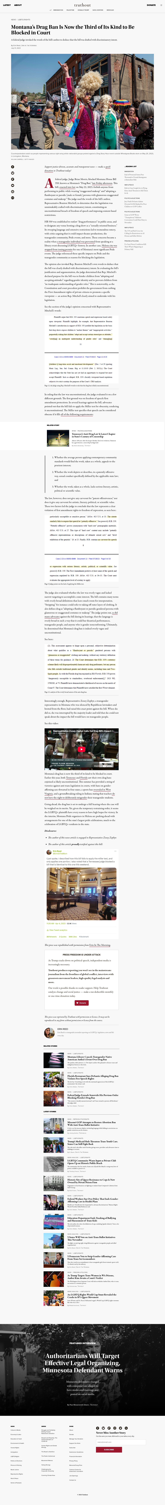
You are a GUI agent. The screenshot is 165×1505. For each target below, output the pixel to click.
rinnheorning (29, 46)
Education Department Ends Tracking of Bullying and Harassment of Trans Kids (91, 1219)
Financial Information (75, 1456)
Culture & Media (15, 1430)
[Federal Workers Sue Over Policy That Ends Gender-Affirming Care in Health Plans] (54, 1202)
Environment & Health (17, 1443)
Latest (7, 5)
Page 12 (47, 385)
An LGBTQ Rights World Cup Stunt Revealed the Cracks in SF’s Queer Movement (91, 1296)
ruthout (87, 446)
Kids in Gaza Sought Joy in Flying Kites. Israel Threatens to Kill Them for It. (136, 191)
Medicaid (110, 10)
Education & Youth (16, 1439)
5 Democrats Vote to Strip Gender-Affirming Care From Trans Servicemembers (91, 1258)
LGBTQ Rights (24, 19)
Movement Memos (47, 1460)
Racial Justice (15, 1470)
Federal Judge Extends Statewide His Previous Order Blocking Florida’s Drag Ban (92, 1097)
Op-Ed (74, 431)
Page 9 (47, 584)
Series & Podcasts (16, 1483)
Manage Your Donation (76, 1439)
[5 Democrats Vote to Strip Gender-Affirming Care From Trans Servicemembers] (54, 1260)
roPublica (82, 1133)
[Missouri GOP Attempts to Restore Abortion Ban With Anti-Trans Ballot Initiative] (54, 1126)
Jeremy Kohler (73, 1133)
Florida (83, 778)
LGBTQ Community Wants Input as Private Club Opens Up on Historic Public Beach (91, 1162)
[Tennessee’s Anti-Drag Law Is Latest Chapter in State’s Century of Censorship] (58, 438)
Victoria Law (73, 1286)
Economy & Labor (16, 1434)
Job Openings (73, 1476)
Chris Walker (73, 1068)
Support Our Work (74, 1443)
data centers (98, 10)
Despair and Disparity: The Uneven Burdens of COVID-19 (49, 1439)
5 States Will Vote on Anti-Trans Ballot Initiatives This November (91, 1239)
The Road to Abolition (48, 1452)
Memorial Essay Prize (75, 1465)
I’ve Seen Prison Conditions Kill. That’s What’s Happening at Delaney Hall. (135, 247)
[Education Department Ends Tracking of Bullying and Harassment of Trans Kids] (54, 1221)
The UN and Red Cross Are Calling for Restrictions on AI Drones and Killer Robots (134, 233)
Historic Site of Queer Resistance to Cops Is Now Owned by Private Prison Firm (91, 1181)
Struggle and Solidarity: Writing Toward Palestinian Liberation (48, 1431)
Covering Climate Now (48, 1475)
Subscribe (72, 1448)
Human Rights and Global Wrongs (49, 1446)
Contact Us (72, 1480)
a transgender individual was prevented (76, 241)
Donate (151, 5)
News (13, 19)
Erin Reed (16, 45)
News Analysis (72, 1157)
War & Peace (14, 1478)
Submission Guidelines (76, 1452)
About (18, 5)
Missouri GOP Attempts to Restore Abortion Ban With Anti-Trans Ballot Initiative (91, 1124)
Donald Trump (83, 10)
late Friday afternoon (102, 183)
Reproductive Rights (81, 1119)
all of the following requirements (77, 414)
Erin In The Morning (99, 945)
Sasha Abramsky (79, 446)
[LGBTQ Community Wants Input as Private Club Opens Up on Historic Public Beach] (54, 1164)
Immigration (58, 10)
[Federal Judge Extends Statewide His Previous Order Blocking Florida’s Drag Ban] (54, 1098)
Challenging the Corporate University (47, 1470)
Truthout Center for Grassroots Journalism (76, 1470)
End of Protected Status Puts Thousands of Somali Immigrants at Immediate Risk (135, 177)
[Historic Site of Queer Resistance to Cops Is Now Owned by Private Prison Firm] (54, 1183)
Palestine (70, 10)
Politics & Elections (85, 431)
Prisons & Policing (80, 1272)
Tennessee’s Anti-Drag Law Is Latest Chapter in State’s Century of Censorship (93, 435)
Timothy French (74, 1171)
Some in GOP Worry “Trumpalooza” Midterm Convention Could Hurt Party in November (135, 219)
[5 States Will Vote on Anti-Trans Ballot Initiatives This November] (54, 1241)
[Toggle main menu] (160, 5)
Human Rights (15, 1448)
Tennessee (71, 778)
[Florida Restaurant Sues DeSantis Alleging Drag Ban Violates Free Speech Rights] (54, 1079)
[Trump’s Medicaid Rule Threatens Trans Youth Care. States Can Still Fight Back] (54, 1145)
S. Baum (71, 1152)
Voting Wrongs (45, 1465)
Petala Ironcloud (74, 1305)
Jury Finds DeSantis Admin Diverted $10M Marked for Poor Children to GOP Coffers (135, 204)
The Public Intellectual (48, 1456)
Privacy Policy (73, 1461)
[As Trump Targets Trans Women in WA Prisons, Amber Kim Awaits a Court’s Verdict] (54, 1279)
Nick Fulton (72, 1191)
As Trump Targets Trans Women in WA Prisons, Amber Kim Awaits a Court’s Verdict (90, 1277)
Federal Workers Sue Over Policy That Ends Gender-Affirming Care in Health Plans (92, 1200)
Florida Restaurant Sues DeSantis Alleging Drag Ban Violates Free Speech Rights (92, 1077)
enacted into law (67, 187)
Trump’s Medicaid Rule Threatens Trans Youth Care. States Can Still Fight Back (92, 1143)
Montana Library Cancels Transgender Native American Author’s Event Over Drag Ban (89, 1058)
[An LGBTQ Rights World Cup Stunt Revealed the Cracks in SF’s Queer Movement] (54, 1298)
